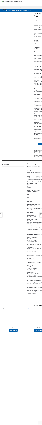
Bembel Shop (7, 7)
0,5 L (35, 50)
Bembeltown (33, 293)
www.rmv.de (35, 259)
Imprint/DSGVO (4, 9)
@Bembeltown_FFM (38, 134)
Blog (16, 7)
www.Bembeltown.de (38, 84)
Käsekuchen (36, 152)
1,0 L (35, 51)
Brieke (35, 237)
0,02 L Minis (36, 48)
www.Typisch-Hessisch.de (32, 269)
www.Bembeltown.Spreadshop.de (34, 244)
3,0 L (35, 53)
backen (40, 151)
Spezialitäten (36, 155)
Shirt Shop (13, 7)
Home (3, 7)
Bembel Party (36, 119)
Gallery (19, 7)
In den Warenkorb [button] (13, 330)
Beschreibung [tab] (5, 164)
